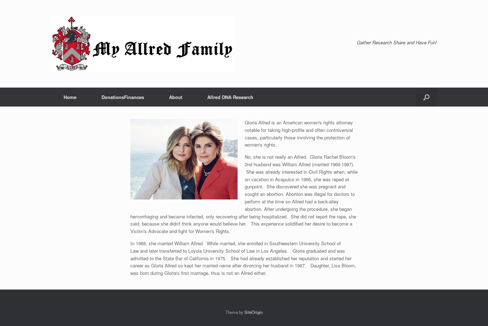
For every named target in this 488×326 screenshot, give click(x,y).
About (175, 97)
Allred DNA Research (230, 97)
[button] (426, 97)
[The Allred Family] (142, 43)
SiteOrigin (253, 312)
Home (70, 97)
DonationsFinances (122, 97)
